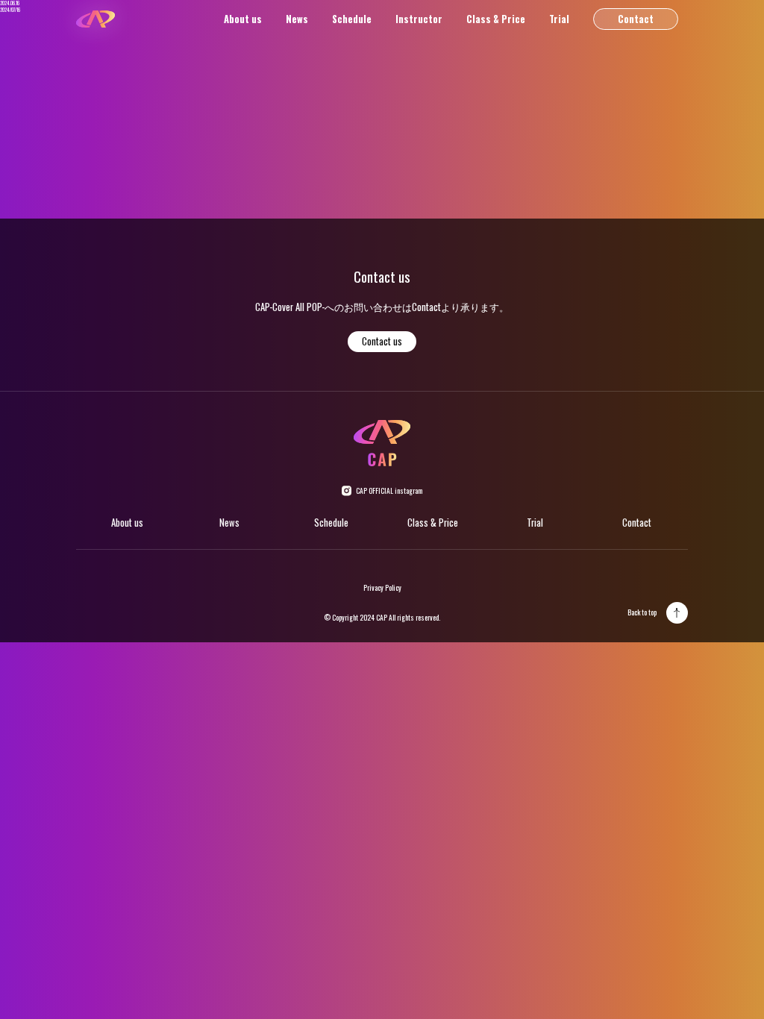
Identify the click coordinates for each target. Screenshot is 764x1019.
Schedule (352, 19)
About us (243, 19)
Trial (559, 19)
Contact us (382, 341)
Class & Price (495, 19)
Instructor (418, 19)
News (297, 19)
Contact (636, 19)
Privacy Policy (382, 588)
